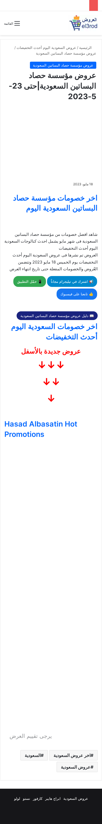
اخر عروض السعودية (72, 755)
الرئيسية (86, 47)
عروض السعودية (76, 767)
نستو (26, 798)
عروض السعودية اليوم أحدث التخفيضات (46, 47)
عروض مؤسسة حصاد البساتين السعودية (66, 53)
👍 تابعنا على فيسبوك (76, 294)
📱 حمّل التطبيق (29, 281)
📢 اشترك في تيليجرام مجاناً (72, 281)
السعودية (33, 755)
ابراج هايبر (53, 798)
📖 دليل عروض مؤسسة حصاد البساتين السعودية (57, 316)
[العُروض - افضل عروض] (83, 23)
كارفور (37, 798)
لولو (17, 798)
